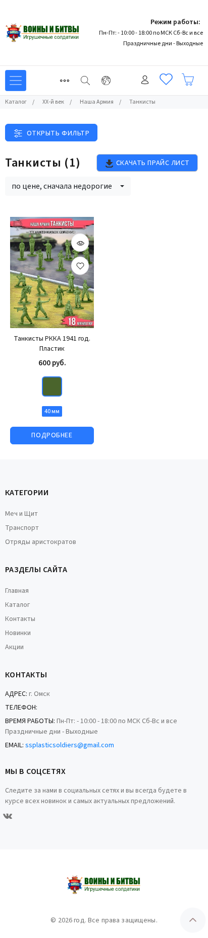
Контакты (20, 619)
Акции (14, 647)
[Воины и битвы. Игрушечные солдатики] (43, 33)
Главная (17, 591)
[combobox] (68, 186)
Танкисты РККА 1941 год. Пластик (52, 344)
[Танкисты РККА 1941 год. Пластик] (52, 272)
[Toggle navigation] (65, 80)
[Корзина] (188, 79)
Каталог (17, 605)
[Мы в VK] (7, 816)
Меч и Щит (21, 514)
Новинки (18, 633)
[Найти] (85, 80)
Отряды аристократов (40, 542)
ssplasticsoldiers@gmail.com (69, 745)
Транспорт (22, 528)
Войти (144, 80)
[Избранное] (166, 79)
